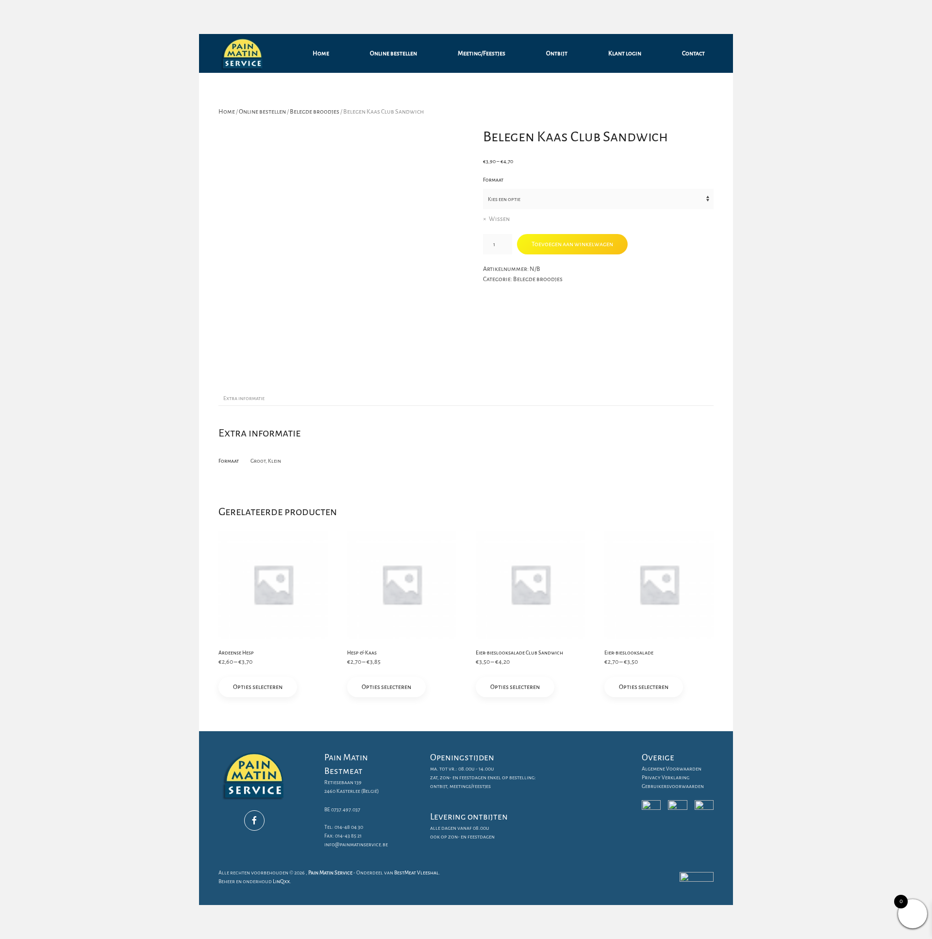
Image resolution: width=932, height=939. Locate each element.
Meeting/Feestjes (481, 53)
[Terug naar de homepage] (244, 53)
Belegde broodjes (314, 111)
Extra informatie (244, 398)
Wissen (499, 219)
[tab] (239, 398)
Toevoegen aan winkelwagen (572, 244)
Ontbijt (556, 53)
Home (321, 53)
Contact (693, 53)
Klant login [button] (624, 53)
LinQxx (281, 881)
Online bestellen (393, 53)
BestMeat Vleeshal (416, 872)
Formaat (493, 180)
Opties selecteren (258, 687)
